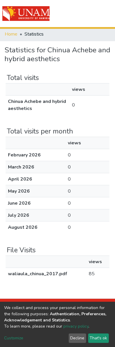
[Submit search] (77, 13)
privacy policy (75, 326)
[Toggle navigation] (106, 13)
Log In (89, 13)
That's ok (98, 338)
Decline (77, 338)
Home (11, 34)
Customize (13, 338)
